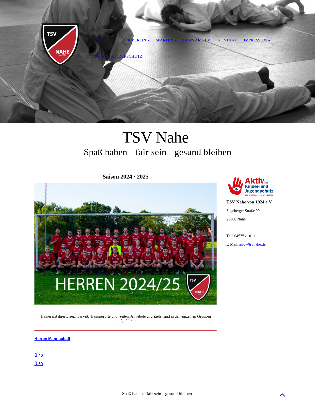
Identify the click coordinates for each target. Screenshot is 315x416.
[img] (60, 41)
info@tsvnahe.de (252, 244)
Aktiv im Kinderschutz (117, 56)
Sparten (164, 40)
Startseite (103, 40)
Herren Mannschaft (52, 339)
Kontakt (227, 40)
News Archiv (196, 40)
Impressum (255, 40)
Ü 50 (38, 364)
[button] (282, 395)
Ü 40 (38, 355)
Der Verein (134, 40)
